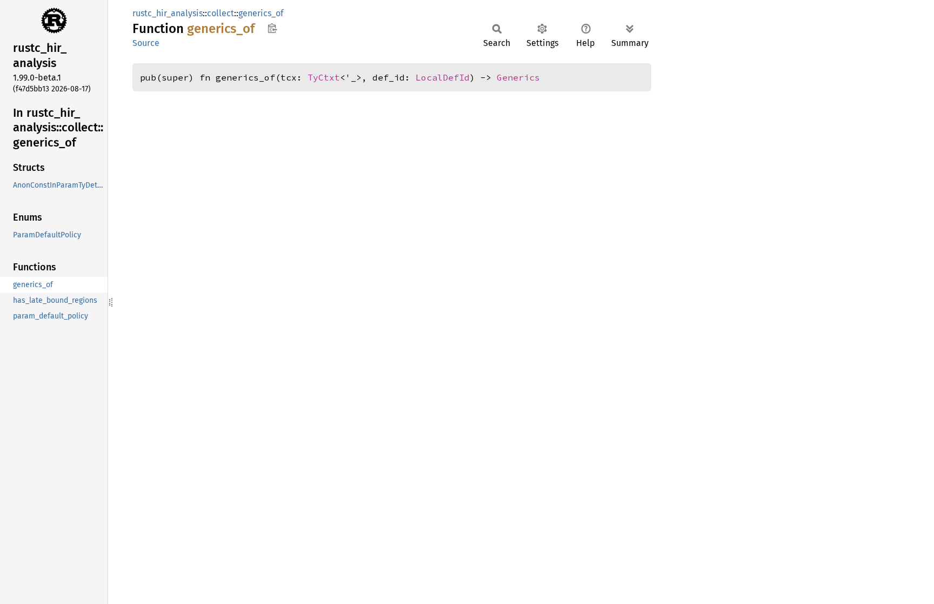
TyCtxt (324, 77)
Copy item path (272, 28)
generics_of (260, 13)
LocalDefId (443, 77)
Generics (518, 77)
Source (145, 43)
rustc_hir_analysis (167, 13)
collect (220, 13)
